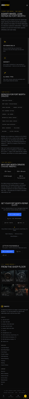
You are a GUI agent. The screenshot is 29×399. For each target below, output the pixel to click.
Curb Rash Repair (5, 347)
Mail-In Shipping (4, 373)
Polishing (3, 360)
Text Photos (9, 222)
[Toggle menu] (27, 5)
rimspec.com (5, 341)
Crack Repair (4, 352)
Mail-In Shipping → (9, 233)
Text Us (4, 330)
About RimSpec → (15, 236)
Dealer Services (4, 375)
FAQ (2, 384)
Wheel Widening (4, 358)
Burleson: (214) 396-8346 (8, 324)
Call (19, 251)
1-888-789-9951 (6, 321)
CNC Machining (4, 356)
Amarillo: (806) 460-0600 (8, 328)
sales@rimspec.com (7, 332)
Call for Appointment (15, 218)
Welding (3, 362)
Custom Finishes (4, 365)
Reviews (3, 382)
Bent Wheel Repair (5, 349)
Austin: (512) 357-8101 (7, 326)
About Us (3, 371)
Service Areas (4, 377)
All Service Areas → (19, 233)
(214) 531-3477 (6, 319)
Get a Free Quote (14, 214)
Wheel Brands (4, 380)
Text (5, 255)
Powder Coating (4, 354)
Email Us (21, 222)
